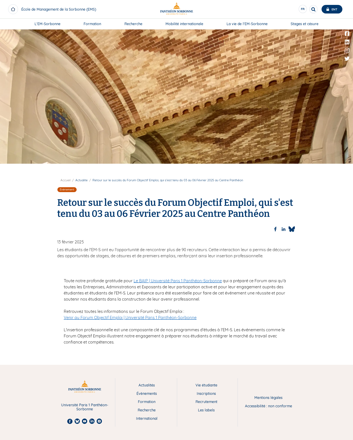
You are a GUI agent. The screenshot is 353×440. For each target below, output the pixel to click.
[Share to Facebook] (275, 229)
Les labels (206, 410)
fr (303, 10)
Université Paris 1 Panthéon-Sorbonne (84, 407)
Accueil (65, 180)
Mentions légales (268, 398)
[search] (313, 9)
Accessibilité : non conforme (268, 406)
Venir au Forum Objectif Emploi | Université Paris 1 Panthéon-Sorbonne (130, 317)
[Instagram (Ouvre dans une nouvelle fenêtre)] (347, 50)
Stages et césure (304, 23)
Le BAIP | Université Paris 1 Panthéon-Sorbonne (178, 280)
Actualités (147, 385)
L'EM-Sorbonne (47, 23)
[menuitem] (47, 23)
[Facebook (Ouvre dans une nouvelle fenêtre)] (347, 33)
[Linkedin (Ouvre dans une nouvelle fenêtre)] (347, 42)
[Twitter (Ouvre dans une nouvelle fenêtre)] (347, 58)
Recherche (133, 23)
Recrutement (206, 402)
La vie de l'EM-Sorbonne (247, 23)
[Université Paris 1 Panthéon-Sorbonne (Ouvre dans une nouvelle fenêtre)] (176, 9)
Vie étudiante (206, 385)
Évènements (146, 394)
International (147, 418)
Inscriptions (206, 394)
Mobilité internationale (184, 23)
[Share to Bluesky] (291, 229)
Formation (92, 23)
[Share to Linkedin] (283, 229)
